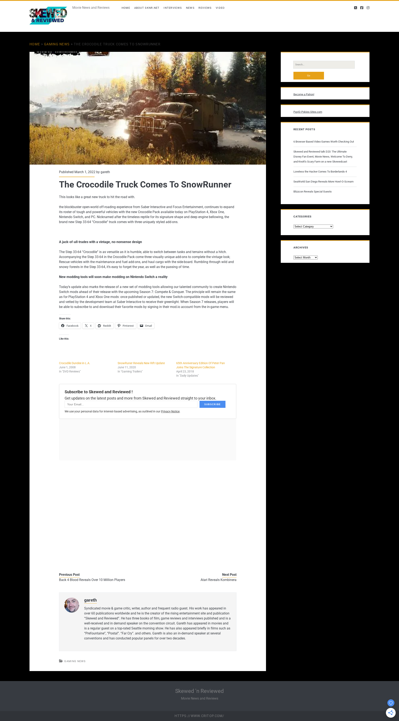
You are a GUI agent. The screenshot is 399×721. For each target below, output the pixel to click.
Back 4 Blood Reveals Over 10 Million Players (92, 580)
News (190, 7)
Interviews (173, 7)
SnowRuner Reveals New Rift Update (141, 363)
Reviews (205, 7)
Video (220, 7)
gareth (105, 172)
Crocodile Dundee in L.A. (74, 363)
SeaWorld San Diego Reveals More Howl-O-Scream (323, 181)
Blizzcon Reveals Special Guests (312, 191)
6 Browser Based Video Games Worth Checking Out (323, 141)
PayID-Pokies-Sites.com (307, 111)
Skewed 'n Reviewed (199, 691)
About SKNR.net (147, 7)
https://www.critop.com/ (199, 716)
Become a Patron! (303, 94)
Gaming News (57, 44)
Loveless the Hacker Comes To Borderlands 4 (320, 171)
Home (126, 7)
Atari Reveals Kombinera (218, 580)
